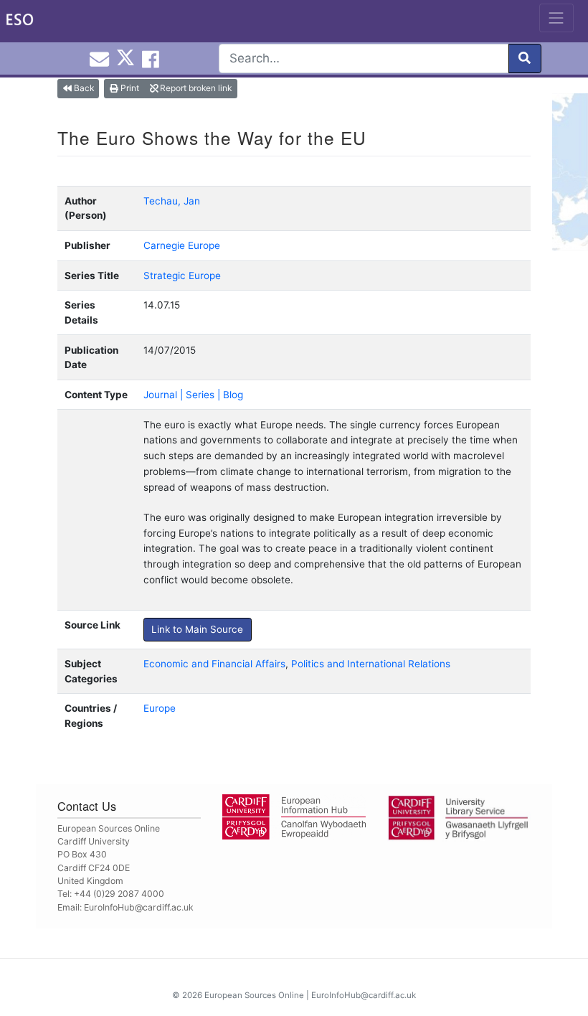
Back (83, 88)
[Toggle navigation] (556, 18)
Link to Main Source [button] (197, 629)
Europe (159, 708)
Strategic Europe (182, 275)
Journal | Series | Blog (193, 394)
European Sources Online (254, 995)
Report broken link (195, 88)
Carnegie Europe (181, 245)
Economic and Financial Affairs (214, 663)
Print (128, 88)
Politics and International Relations (370, 663)
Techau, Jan (171, 201)
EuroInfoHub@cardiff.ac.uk (139, 907)
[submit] (524, 58)
